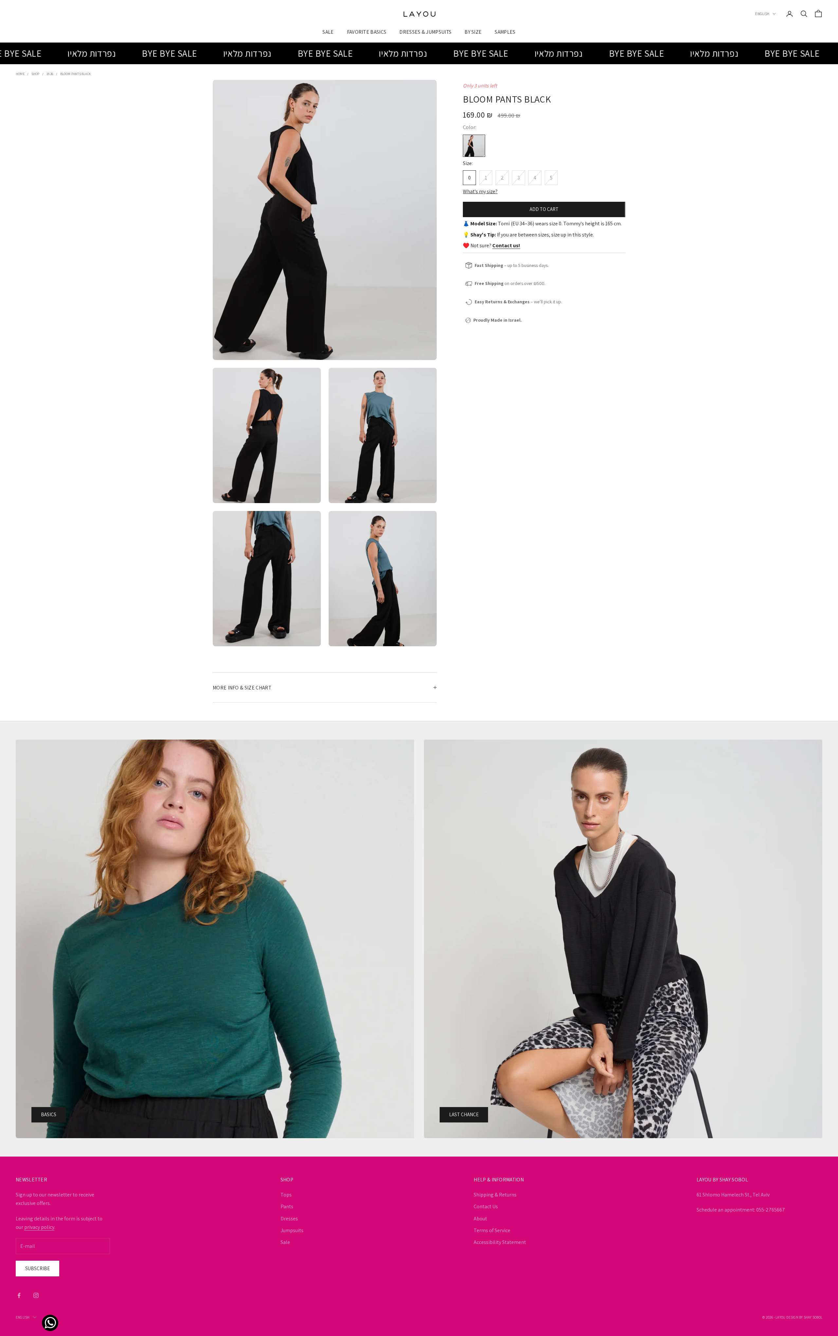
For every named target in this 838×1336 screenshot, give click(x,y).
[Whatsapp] (48, 1315)
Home (20, 74)
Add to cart (544, 209)
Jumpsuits (292, 1230)
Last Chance (464, 1114)
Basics (48, 1114)
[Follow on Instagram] (36, 1295)
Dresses (289, 1218)
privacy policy (39, 1227)
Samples (505, 31)
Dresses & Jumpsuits (425, 31)
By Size (473, 31)
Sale (328, 31)
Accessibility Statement (500, 1242)
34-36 (49, 74)
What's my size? (480, 191)
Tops (286, 1194)
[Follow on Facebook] (19, 1295)
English (762, 13)
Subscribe (37, 1268)
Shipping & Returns (495, 1194)
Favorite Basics (367, 31)
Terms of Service (492, 1230)
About (480, 1218)
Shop (35, 74)
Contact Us (486, 1206)
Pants (287, 1206)
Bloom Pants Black (75, 74)
